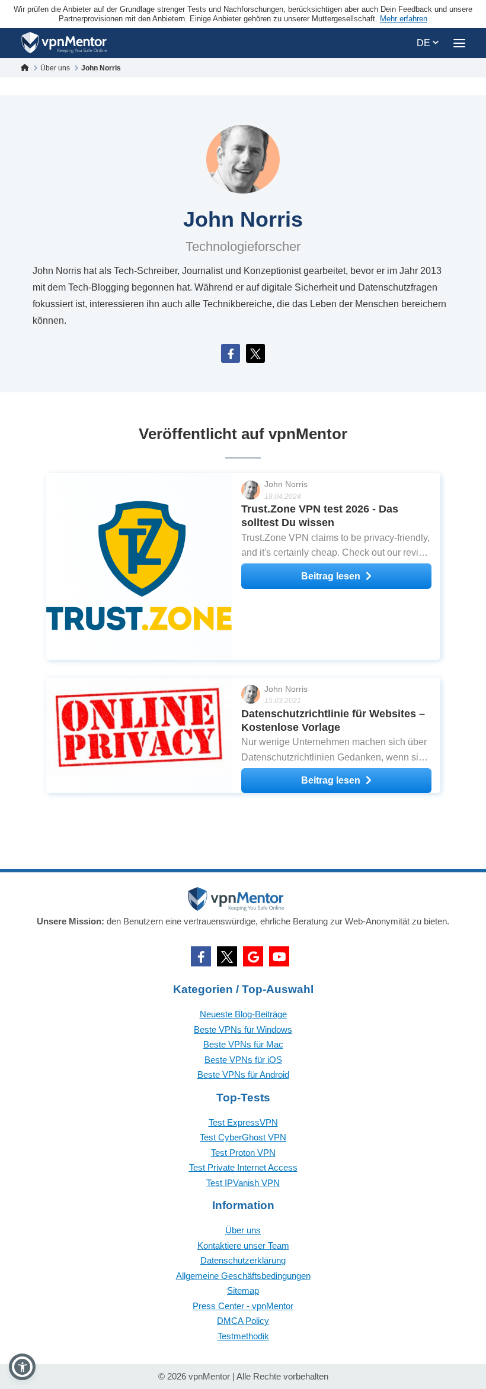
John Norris (286, 484)
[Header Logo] (64, 43)
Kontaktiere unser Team (243, 1245)
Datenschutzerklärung (243, 1260)
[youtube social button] (279, 956)
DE (425, 43)
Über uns (243, 1230)
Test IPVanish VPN (243, 1183)
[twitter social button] (227, 956)
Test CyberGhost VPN (243, 1137)
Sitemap (243, 1290)
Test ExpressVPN (243, 1122)
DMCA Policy (243, 1321)
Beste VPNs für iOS (243, 1060)
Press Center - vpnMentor (243, 1306)
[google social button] (253, 956)
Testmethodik (243, 1336)
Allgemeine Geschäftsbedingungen (243, 1276)
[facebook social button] (201, 956)
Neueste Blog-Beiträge (243, 1014)
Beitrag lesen (330, 576)
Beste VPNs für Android (243, 1074)
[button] (22, 1366)
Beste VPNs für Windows (243, 1029)
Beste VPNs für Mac (243, 1044)
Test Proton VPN (243, 1153)
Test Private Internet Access (243, 1167)
